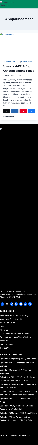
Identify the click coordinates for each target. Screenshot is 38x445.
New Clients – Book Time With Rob (15, 333)
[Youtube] (21, 304)
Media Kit (4, 341)
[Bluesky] (11, 304)
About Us (4, 330)
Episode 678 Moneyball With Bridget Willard (18, 413)
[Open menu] (36, 4)
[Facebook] (2, 304)
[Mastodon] (16, 304)
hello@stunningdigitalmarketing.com (21, 294)
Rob (6, 75)
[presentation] (19, 45)
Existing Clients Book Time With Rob (15, 337)
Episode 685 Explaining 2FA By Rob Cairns (18, 359)
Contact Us (5, 348)
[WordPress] (30, 304)
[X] (7, 304)
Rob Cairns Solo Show (11, 62)
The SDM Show (26, 62)
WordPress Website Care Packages (15, 315)
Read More (8, 116)
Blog (2, 326)
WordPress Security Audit (11, 319)
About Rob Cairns (7, 323)
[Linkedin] (25, 304)
